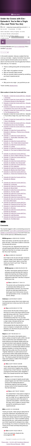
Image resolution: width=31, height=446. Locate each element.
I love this (5, 52)
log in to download (19, 46)
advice (2, 31)
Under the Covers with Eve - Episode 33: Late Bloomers (15, 214)
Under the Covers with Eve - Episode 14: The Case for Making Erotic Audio (17, 149)
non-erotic (22, 31)
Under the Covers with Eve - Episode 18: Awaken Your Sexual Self (15, 162)
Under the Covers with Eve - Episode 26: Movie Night (15, 187)
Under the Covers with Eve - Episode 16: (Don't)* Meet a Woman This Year (16, 154)
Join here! (9, 48)
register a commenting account (9, 233)
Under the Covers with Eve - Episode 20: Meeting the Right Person (15, 169)
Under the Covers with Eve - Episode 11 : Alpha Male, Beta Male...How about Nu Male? (15, 137)
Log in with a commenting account (19, 231)
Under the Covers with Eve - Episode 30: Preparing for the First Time (15, 203)
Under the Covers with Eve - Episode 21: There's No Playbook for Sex (15, 172)
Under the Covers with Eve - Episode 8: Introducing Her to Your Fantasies (17, 124)
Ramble (9, 34)
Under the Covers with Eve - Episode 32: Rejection (15, 210)
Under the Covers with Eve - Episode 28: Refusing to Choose (15, 194)
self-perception (15, 34)
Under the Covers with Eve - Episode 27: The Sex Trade (15, 191)
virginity (16, 36)
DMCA (23, 444)
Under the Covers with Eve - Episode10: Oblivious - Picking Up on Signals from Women (16, 132)
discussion (7, 31)
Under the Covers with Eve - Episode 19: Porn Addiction (15, 165)
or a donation (15, 11)
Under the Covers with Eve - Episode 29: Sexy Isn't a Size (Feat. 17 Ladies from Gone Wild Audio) (16, 199)
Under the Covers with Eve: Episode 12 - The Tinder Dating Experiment (16, 142)
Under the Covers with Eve (14, 27)
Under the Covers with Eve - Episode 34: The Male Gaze (15, 218)
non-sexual (3, 34)
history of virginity (14, 31)
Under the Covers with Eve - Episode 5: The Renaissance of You (17, 111)
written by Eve (5, 38)
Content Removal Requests (13, 444)
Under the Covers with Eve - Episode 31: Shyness (15, 207)
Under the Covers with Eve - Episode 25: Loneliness (15, 183)
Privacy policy (5, 442)
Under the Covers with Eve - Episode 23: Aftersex (15, 178)
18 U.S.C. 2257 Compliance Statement (19, 442)
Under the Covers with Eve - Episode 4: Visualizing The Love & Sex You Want (17, 107)
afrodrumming (13, 85)
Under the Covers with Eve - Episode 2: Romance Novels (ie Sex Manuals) (17, 100)
